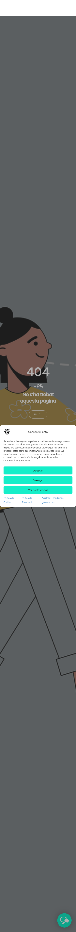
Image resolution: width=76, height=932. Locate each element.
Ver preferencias (38, 490)
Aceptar (38, 470)
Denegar (38, 480)
